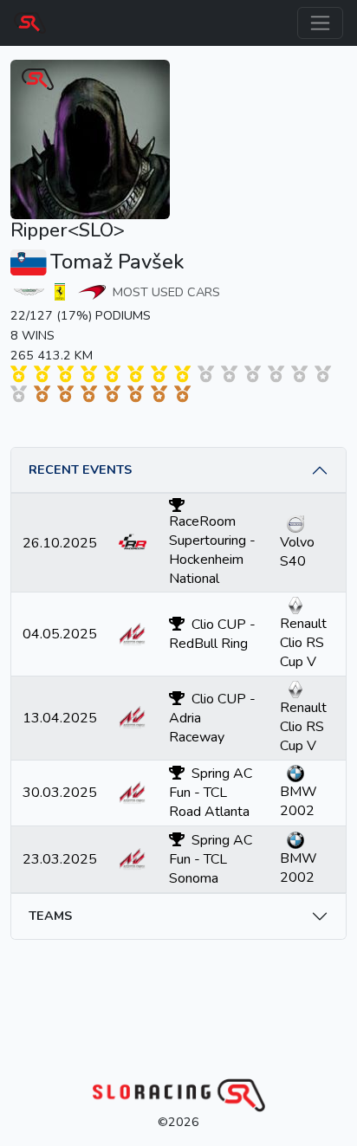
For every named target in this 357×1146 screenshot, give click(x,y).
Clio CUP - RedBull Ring (212, 634)
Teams (50, 915)
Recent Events (80, 469)
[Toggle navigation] (320, 23)
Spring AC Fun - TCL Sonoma (210, 859)
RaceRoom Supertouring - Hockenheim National (212, 550)
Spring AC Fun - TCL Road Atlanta (210, 792)
